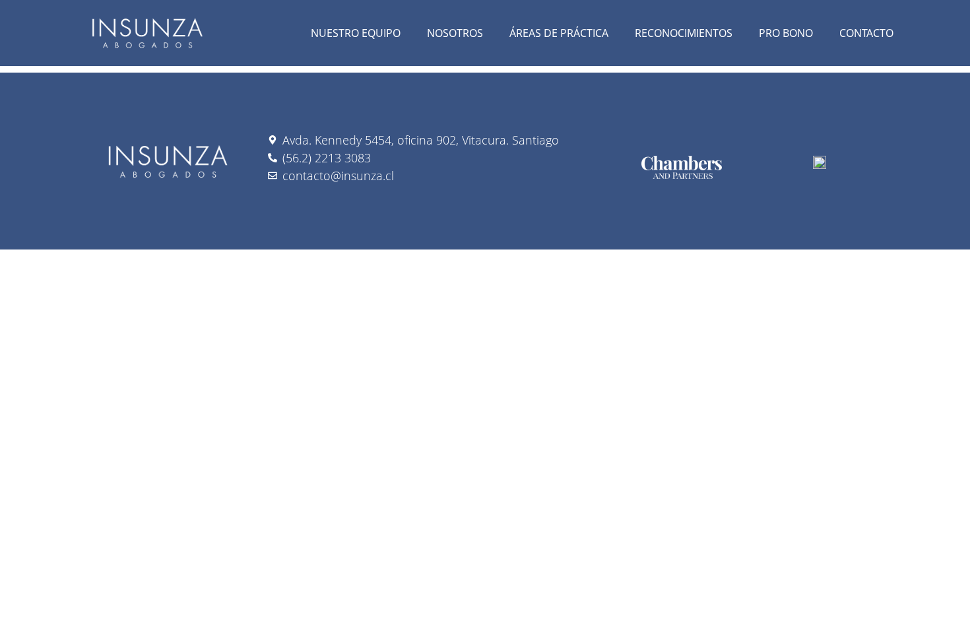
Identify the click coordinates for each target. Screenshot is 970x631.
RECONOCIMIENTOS (683, 33)
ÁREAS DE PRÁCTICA (558, 33)
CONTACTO (866, 33)
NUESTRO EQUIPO (356, 33)
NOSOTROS (455, 33)
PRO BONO (786, 33)
